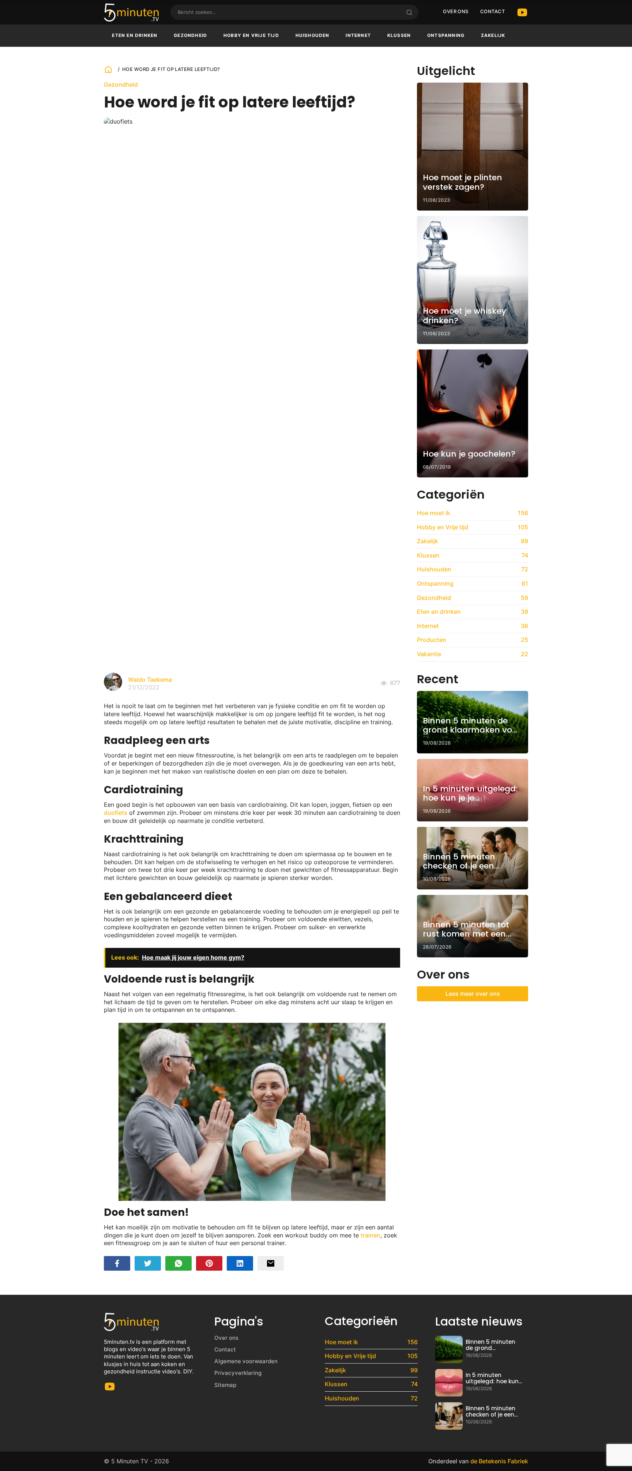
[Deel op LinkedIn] (240, 1263)
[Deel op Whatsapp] (178, 1263)
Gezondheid (190, 35)
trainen (370, 1235)
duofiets (115, 812)
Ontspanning (445, 35)
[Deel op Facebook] (117, 1263)
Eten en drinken (134, 35)
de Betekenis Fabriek (499, 1461)
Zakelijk (493, 35)
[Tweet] (148, 1263)
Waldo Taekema (150, 679)
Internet (358, 35)
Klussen (399, 35)
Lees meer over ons (472, 993)
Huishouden (313, 35)
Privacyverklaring (238, 1372)
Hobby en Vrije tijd (251, 35)
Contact (492, 11)
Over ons (456, 11)
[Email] (270, 1263)
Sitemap (225, 1384)
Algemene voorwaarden (246, 1361)
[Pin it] (209, 1263)
